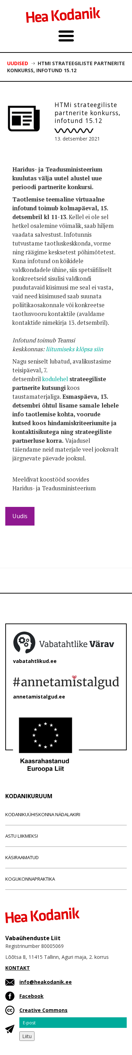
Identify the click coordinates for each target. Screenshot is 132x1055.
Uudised (17, 63)
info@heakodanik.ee (45, 982)
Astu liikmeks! (21, 836)
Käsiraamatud (22, 857)
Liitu (27, 1036)
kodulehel (55, 379)
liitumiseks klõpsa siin (74, 349)
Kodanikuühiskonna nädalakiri (42, 814)
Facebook (31, 996)
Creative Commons (43, 1010)
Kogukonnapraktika (30, 879)
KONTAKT (17, 967)
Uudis (19, 516)
